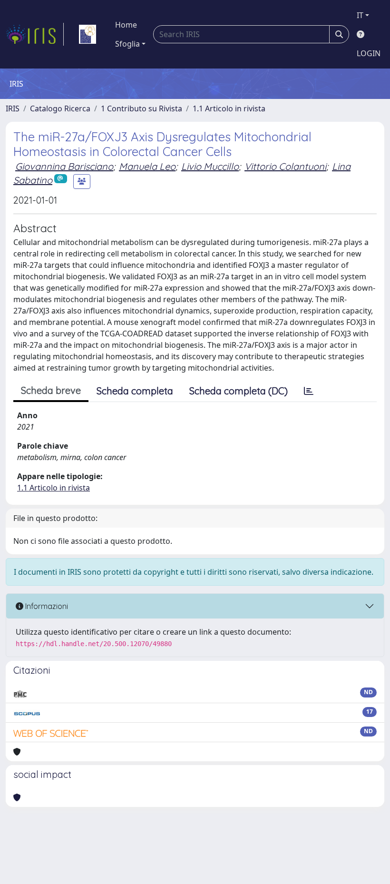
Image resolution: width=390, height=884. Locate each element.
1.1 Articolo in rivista (229, 108)
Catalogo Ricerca (60, 108)
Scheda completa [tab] (135, 391)
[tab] (309, 391)
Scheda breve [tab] (51, 390)
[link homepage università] (87, 34)
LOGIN (368, 53)
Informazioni (45, 606)
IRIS (13, 108)
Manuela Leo (147, 166)
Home (126, 25)
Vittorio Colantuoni (285, 166)
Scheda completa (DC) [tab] (238, 391)
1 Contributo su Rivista (141, 108)
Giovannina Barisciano (64, 166)
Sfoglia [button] (127, 44)
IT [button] (360, 15)
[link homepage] (35, 34)
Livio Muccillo (210, 166)
